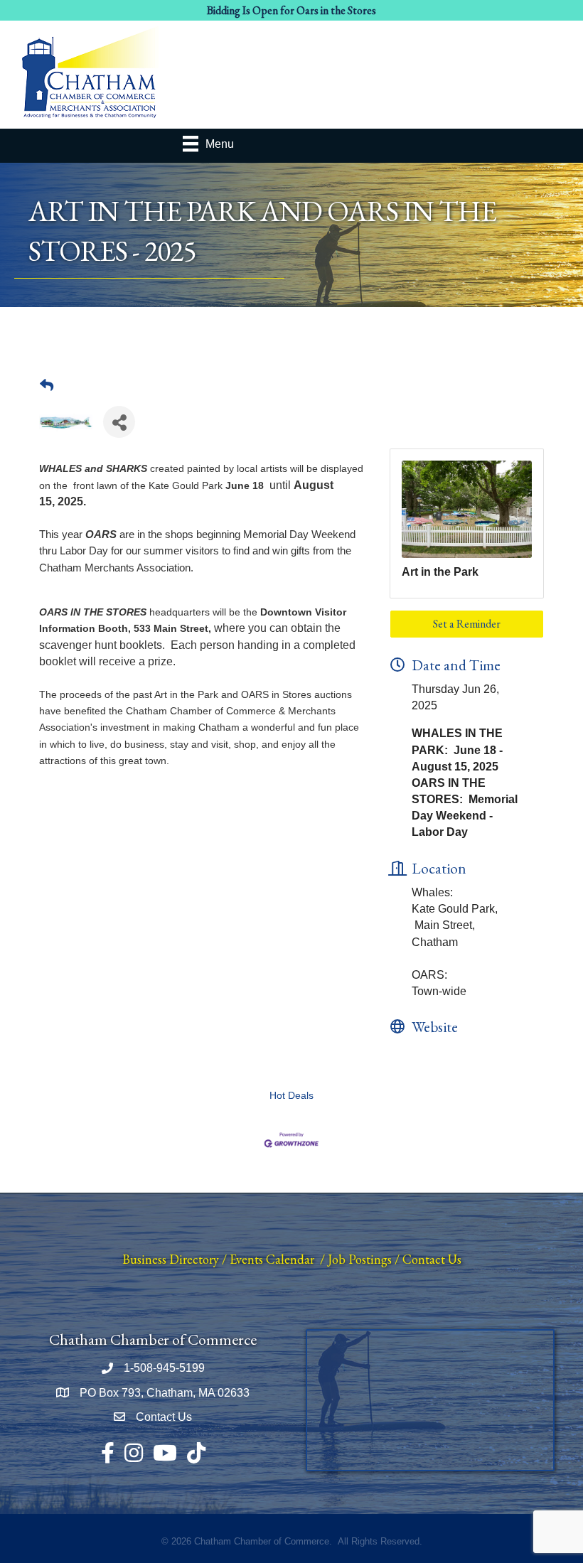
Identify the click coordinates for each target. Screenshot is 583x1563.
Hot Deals (291, 1095)
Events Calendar (272, 1259)
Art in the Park (440, 572)
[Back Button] (46, 386)
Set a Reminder (467, 623)
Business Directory (170, 1259)
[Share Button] (119, 422)
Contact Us (431, 1259)
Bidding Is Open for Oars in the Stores (291, 10)
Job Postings (360, 1259)
